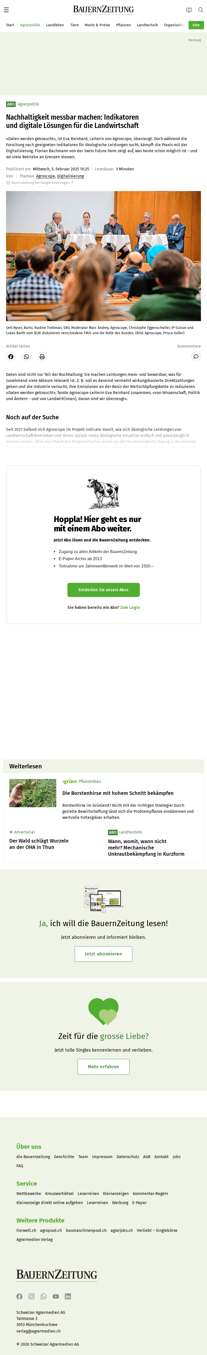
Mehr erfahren (103, 1067)
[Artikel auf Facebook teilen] (11, 356)
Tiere (74, 25)
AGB (146, 1156)
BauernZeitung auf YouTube (56, 1296)
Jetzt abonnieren (103, 954)
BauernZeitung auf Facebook (19, 1296)
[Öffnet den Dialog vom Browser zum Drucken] (42, 356)
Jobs (176, 1156)
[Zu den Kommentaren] (196, 356)
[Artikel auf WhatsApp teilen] (26, 356)
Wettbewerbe (28, 1193)
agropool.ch (51, 1230)
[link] (130, 793)
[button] (6, 10)
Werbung (120, 1202)
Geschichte (64, 1156)
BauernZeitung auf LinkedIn (68, 1296)
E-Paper (190, 9)
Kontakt (161, 1156)
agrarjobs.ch (122, 1230)
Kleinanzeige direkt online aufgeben (49, 1202)
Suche (202, 9)
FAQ (19, 1165)
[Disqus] (103, 691)
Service (26, 1184)
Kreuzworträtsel (59, 1193)
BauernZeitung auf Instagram (32, 1296)
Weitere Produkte (40, 1220)
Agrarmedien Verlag (34, 1239)
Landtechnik (147, 25)
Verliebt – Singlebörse (157, 1230)
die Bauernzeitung (33, 1156)
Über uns (28, 1147)
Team (83, 1156)
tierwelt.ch (26, 1230)
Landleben (55, 25)
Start (10, 25)
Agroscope (45, 176)
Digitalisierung (70, 176)
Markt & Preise (97, 25)
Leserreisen (88, 1193)
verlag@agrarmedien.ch (38, 1331)
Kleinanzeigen (116, 1193)
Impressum (102, 1156)
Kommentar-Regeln (150, 1193)
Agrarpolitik (30, 25)
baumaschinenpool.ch (86, 1230)
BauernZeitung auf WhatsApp (44, 1296)
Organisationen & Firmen (185, 25)
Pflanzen (123, 25)
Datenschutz (128, 1156)
